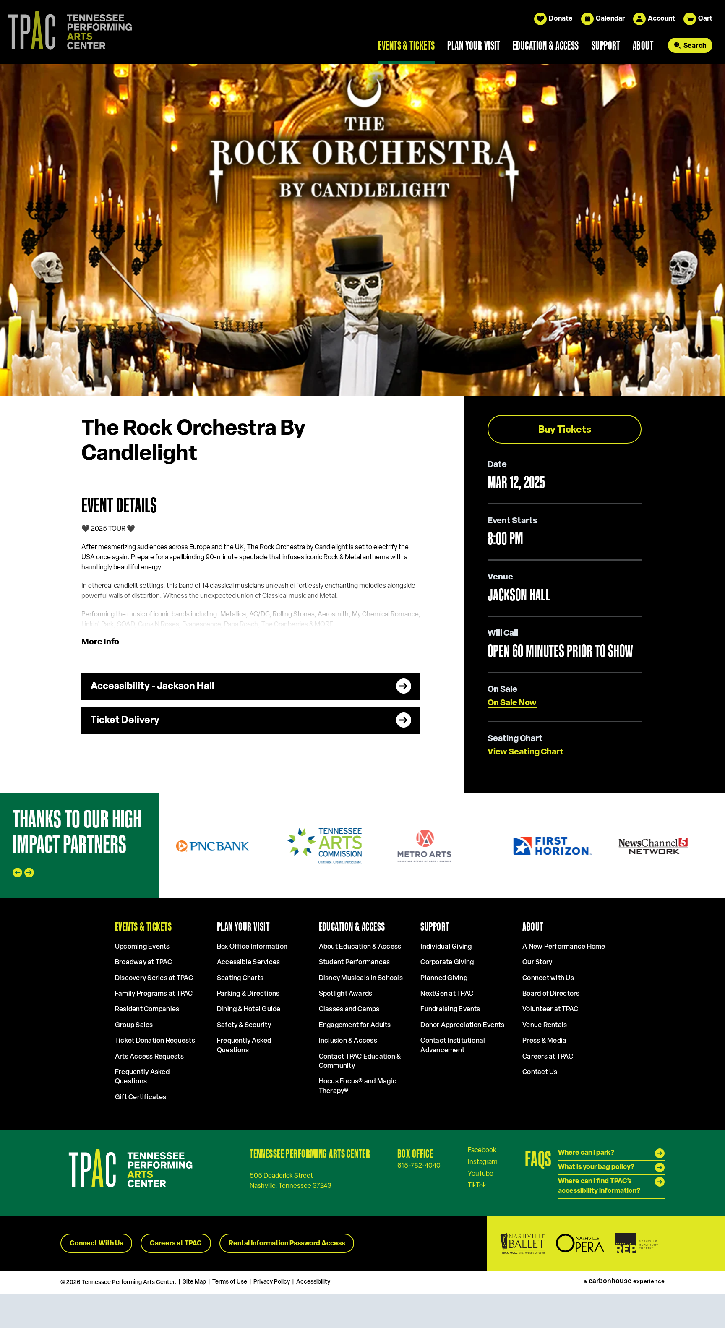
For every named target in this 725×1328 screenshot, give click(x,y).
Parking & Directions (248, 994)
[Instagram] (483, 1162)
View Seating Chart (525, 752)
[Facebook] (482, 1150)
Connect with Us (548, 978)
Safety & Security (244, 1025)
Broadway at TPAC (143, 962)
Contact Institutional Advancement (452, 1046)
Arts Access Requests (149, 1057)
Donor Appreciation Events (462, 1025)
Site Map (194, 1282)
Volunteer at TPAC (550, 1009)
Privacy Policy (271, 1282)
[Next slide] (29, 872)
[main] (362, 428)
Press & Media (544, 1041)
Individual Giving (446, 947)
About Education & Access (360, 947)
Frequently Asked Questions (142, 1077)
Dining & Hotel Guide (249, 1009)
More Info (100, 642)
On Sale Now (512, 703)
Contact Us (539, 1072)
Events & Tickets (406, 45)
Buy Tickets (564, 430)
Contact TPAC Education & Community (360, 1062)
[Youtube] (480, 1173)
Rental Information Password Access (287, 1243)
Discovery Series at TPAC (154, 978)
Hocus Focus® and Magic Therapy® (357, 1086)
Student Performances (354, 962)
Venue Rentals (544, 1025)
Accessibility (313, 1282)
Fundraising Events (450, 1009)
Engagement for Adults (355, 1025)
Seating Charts (240, 978)
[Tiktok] (477, 1185)
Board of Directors (550, 994)
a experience (624, 1281)
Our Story (537, 962)
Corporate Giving (447, 962)
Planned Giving (443, 978)
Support (606, 45)
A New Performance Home (563, 947)
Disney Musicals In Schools (361, 978)
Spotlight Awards (346, 994)
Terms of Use (229, 1282)
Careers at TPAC (547, 1057)
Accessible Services (248, 962)
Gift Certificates (140, 1097)
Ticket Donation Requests (155, 1041)
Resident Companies (147, 1009)
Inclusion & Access (348, 1041)
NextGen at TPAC (446, 994)
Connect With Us (96, 1243)
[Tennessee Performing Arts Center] (66, 32)
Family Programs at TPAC (154, 994)
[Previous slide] (17, 872)
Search (694, 46)
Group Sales (134, 1025)
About (643, 45)
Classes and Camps (349, 1009)
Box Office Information (252, 947)
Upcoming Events (142, 947)
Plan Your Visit (473, 45)
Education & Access (546, 45)
